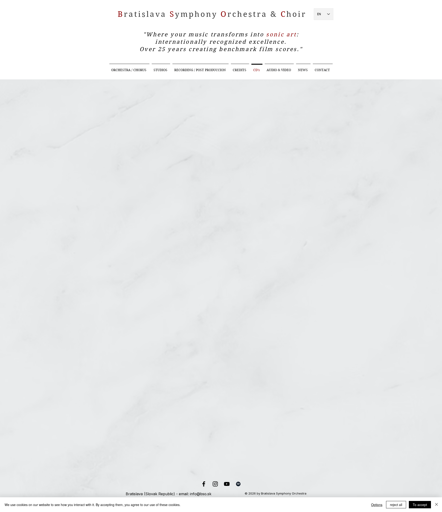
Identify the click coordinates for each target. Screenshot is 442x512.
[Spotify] (238, 483)
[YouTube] (226, 483)
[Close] (436, 504)
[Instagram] (215, 483)
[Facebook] (203, 483)
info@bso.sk (200, 494)
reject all (396, 504)
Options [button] (376, 504)
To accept (420, 504)
